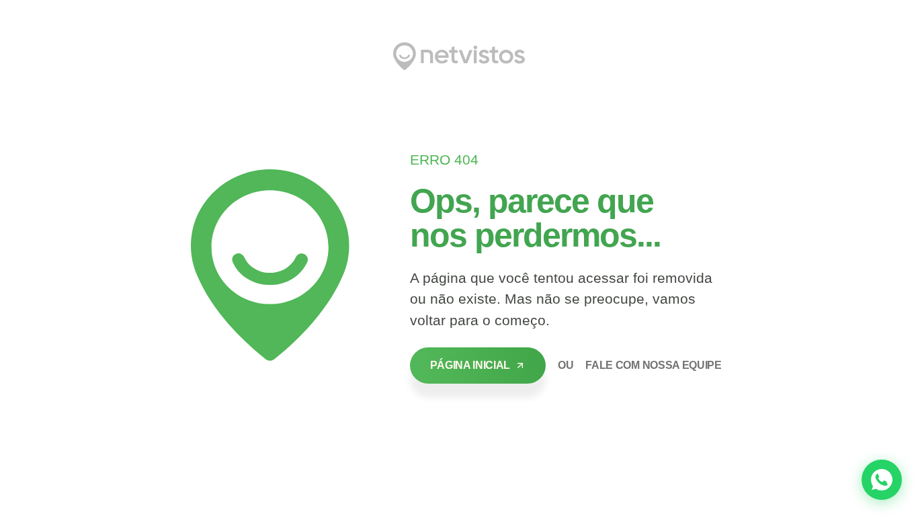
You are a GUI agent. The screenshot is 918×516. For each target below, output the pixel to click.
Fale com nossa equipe (653, 365)
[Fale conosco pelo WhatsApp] (882, 480)
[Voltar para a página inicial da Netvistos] (459, 56)
